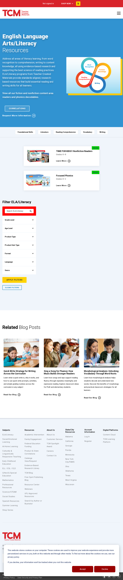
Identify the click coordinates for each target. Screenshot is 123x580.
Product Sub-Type (12, 245)
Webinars (29, 489)
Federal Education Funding (32, 445)
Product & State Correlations (32, 452)
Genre (7, 270)
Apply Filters (14, 280)
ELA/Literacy (7, 435)
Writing (102, 132)
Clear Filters (12, 287)
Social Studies (8, 496)
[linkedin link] (109, 576)
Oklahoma (69, 471)
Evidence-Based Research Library (32, 466)
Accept (83, 569)
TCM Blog (29, 473)
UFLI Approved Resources (31, 494)
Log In (87, 437)
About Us (51, 430)
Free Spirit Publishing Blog (34, 478)
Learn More (61, 161)
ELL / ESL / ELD (9, 468)
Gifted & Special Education (9, 474)
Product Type (10, 237)
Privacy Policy (9, 578)
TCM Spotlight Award (53, 445)
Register (88, 441)
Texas (68, 475)
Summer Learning (10, 505)
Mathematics (8, 480)
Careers (50, 451)
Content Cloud (109, 435)
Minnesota (69, 455)
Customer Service (54, 439)
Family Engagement (33, 439)
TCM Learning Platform (109, 440)
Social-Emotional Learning (9, 440)
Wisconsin (69, 484)
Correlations (17, 108)
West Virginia (71, 480)
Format (8, 253)
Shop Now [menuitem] (66, 4)
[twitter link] (119, 576)
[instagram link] (114, 576)
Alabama (69, 437)
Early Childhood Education (9, 462)
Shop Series (7, 510)
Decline (105, 569)
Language (9, 262)
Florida (68, 450)
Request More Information (16, 115)
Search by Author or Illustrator (33, 502)
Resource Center (32, 485)
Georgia (68, 446)
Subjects (6, 430)
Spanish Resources (10, 501)
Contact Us (51, 455)
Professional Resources (7, 486)
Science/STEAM (9, 492)
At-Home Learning (10, 446)
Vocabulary (87, 132)
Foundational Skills (25, 132)
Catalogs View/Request (31, 459)
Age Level (8, 228)
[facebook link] (104, 576)
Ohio (67, 466)
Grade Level (9, 220)
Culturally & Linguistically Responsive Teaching (11, 454)
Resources (29, 430)
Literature (44, 132)
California (69, 441)
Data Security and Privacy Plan (30, 578)
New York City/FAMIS (70, 460)
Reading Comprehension (66, 132)
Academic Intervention (34, 435)
